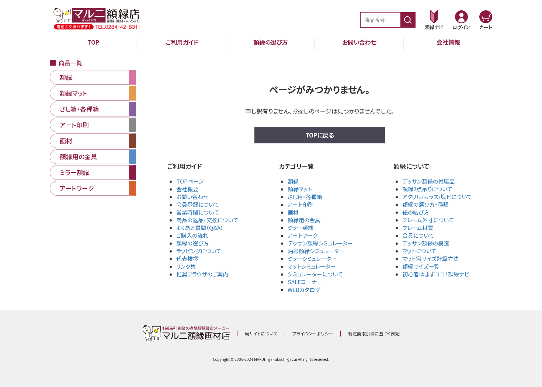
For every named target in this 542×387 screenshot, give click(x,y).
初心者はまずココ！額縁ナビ (435, 274)
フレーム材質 (417, 227)
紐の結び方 (415, 212)
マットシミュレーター (312, 266)
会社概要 (187, 189)
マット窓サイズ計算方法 (430, 258)
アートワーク (302, 235)
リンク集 (186, 266)
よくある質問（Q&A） (199, 227)
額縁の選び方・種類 (425, 204)
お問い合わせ (359, 42)
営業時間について (197, 212)
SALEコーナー (305, 282)
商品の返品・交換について (207, 220)
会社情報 (448, 42)
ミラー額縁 (300, 227)
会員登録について (197, 204)
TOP (93, 42)
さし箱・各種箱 (305, 197)
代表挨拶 (187, 258)
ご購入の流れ (192, 235)
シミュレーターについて (315, 274)
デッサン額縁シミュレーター (320, 243)
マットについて (419, 251)
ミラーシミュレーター (312, 258)
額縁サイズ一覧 (420, 266)
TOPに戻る (319, 134)
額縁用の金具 (304, 220)
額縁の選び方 (270, 42)
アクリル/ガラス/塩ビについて (437, 197)
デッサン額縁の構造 (425, 243)
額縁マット (300, 189)
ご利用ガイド (182, 42)
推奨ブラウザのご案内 (202, 274)
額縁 (293, 181)
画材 (293, 212)
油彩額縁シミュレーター (316, 251)
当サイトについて (261, 333)
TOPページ (190, 181)
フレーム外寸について (428, 220)
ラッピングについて (198, 251)
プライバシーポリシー (312, 333)
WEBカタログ (304, 289)
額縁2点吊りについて (427, 189)
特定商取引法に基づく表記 (374, 333)
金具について (418, 235)
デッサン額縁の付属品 (428, 181)
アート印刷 (300, 204)
